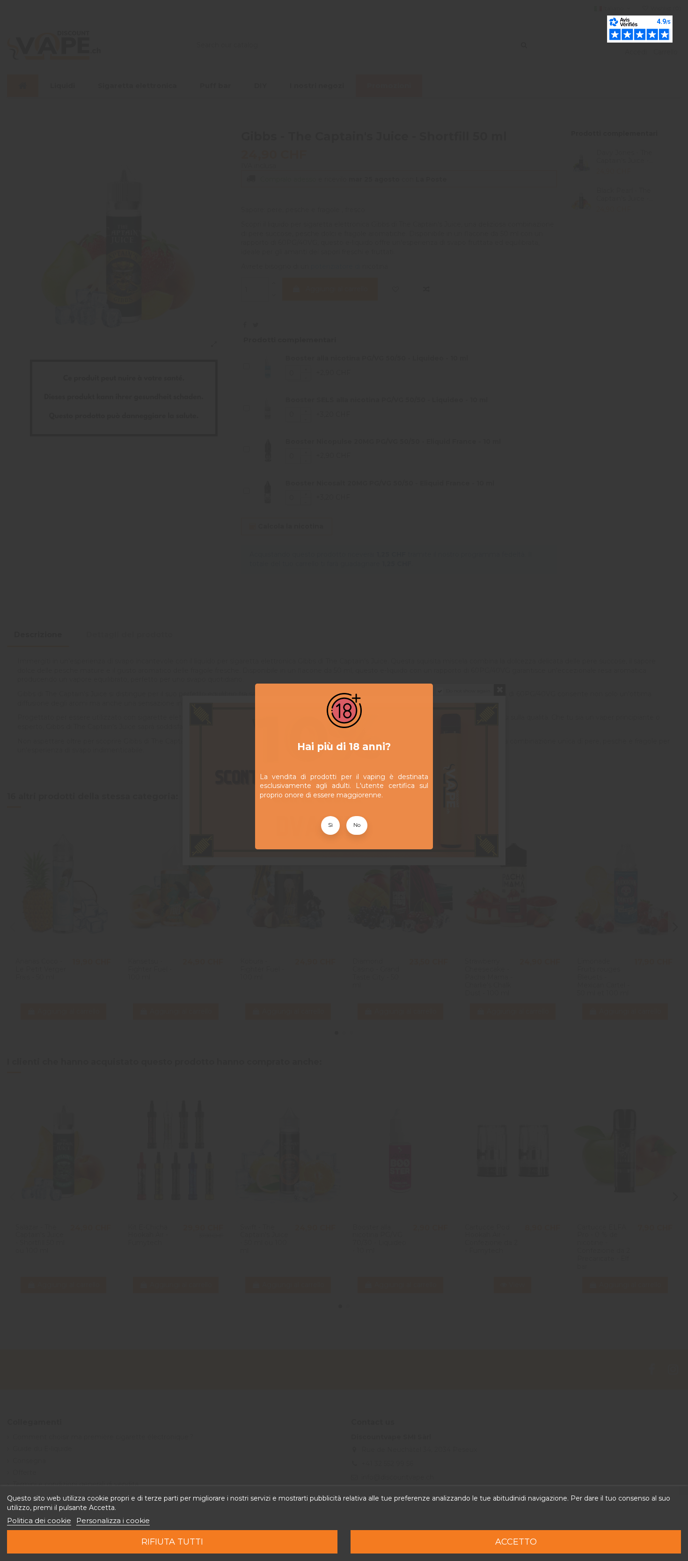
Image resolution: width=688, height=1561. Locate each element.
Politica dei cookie (39, 1520)
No (356, 825)
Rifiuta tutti (172, 1542)
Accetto (516, 1542)
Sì (330, 825)
